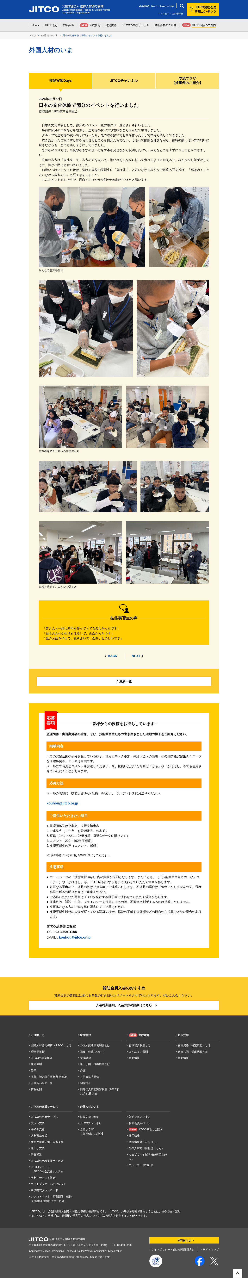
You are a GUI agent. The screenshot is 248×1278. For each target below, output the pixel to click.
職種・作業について (92, 1051)
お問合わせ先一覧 (42, 1083)
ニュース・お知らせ (141, 1165)
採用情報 (134, 1135)
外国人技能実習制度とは (95, 1045)
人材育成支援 (39, 1135)
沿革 (33, 1070)
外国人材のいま (49, 35)
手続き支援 (38, 1129)
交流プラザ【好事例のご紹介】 (92, 1131)
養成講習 (85, 1057)
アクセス (164, 13)
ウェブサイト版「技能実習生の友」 (148, 1156)
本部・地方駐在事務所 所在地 (49, 1076)
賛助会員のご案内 (140, 1116)
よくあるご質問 (138, 1051)
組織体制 (36, 1064)
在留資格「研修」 (91, 1076)
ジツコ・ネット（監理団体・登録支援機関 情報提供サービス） (51, 1198)
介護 (82, 1070)
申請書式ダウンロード (44, 1190)
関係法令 (85, 1083)
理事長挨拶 (38, 1051)
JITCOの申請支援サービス (47, 1160)
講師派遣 (36, 1154)
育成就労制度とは (140, 1045)
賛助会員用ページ (140, 1123)
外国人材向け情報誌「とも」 (146, 1148)
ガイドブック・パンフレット (48, 1183)
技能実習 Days (89, 1116)
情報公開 (36, 1089)
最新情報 (134, 1057)
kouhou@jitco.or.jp (62, 803)
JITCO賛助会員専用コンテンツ (205, 9)
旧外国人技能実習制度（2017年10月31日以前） (99, 1091)
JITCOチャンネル (91, 1123)
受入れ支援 (38, 1123)
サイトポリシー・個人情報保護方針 (173, 1249)
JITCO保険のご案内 (146, 1129)
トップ (32, 35)
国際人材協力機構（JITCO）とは (51, 1045)
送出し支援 (38, 1148)
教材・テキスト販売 (43, 1177)
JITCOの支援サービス (44, 1116)
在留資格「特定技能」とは (194, 1045)
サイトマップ (211, 1249)
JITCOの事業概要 (42, 1057)
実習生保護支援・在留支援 (47, 1142)
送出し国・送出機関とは (95, 1064)
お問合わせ (177, 13)
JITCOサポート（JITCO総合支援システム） (48, 1169)
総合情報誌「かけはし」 (144, 1142)
